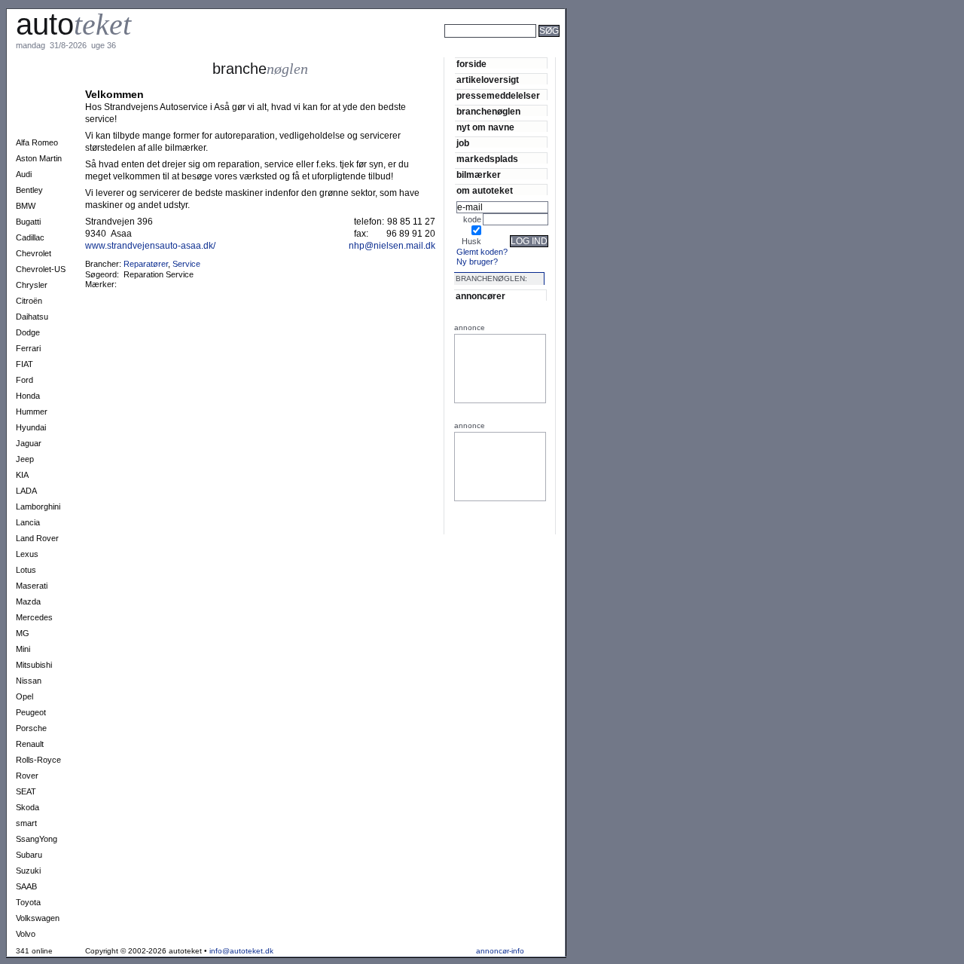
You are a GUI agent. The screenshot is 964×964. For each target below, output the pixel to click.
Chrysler (31, 284)
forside (471, 64)
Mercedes (34, 617)
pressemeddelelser (498, 95)
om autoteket (484, 190)
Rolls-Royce (38, 759)
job (462, 143)
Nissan (28, 680)
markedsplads (487, 159)
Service (186, 263)
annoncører (480, 296)
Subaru (29, 854)
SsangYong (36, 838)
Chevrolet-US (41, 269)
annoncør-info (500, 951)
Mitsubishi (34, 664)
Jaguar (28, 443)
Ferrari (28, 348)
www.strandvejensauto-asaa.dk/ (150, 245)
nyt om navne (485, 127)
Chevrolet (33, 253)
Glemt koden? (482, 251)
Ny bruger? (477, 261)
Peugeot (31, 712)
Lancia (28, 522)
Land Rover (37, 538)
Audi (24, 174)
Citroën (29, 300)
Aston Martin (39, 158)
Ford (24, 379)
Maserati (31, 585)
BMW (25, 205)
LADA (26, 490)
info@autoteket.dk (241, 951)
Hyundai (31, 427)
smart (26, 823)
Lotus (26, 569)
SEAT (26, 791)
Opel (24, 696)
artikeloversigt (487, 79)
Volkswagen (37, 918)
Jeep (25, 459)
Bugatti (28, 221)
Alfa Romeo (37, 142)
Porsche (31, 728)
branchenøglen (488, 111)
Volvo (25, 933)
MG (22, 633)
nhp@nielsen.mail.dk (392, 245)
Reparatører (146, 263)
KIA (22, 474)
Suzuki (28, 870)
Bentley (29, 189)
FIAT (24, 364)
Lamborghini (38, 506)
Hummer (31, 411)
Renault (30, 743)
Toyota (28, 902)
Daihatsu (32, 316)
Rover (27, 775)
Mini (23, 648)
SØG (549, 31)
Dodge (28, 332)
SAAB (26, 886)
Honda (28, 395)
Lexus (27, 554)
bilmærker (478, 174)
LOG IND (529, 241)
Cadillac (30, 237)
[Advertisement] (617, 51)
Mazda (28, 601)
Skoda (27, 807)
